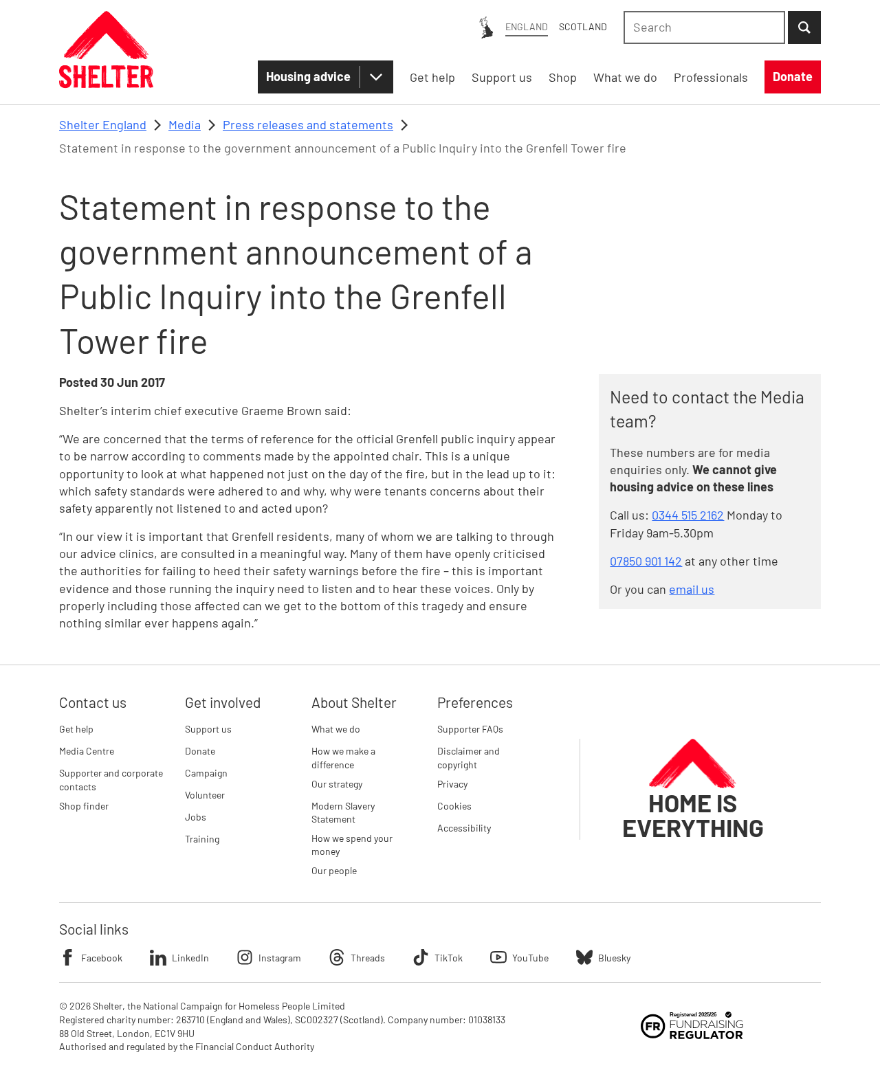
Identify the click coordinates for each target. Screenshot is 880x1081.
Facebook (101, 957)
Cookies (454, 806)
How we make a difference (343, 757)
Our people (334, 870)
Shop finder (84, 806)
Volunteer (205, 795)
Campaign (206, 773)
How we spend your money (352, 845)
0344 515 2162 (688, 514)
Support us (208, 729)
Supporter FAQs (470, 729)
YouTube (530, 957)
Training (202, 839)
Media (184, 124)
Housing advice (308, 76)
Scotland (583, 26)
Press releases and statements (308, 124)
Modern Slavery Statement (343, 812)
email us (691, 589)
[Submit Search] (804, 27)
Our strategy (336, 784)
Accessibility (464, 828)
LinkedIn (190, 957)
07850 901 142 (646, 560)
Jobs (195, 817)
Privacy (452, 784)
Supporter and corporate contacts (111, 779)
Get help (76, 729)
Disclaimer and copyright (468, 757)
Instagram (279, 957)
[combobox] (704, 27)
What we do (335, 729)
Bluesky (614, 957)
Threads (368, 957)
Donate (200, 751)
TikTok (448, 957)
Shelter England (102, 124)
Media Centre (86, 751)
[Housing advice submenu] (376, 76)
